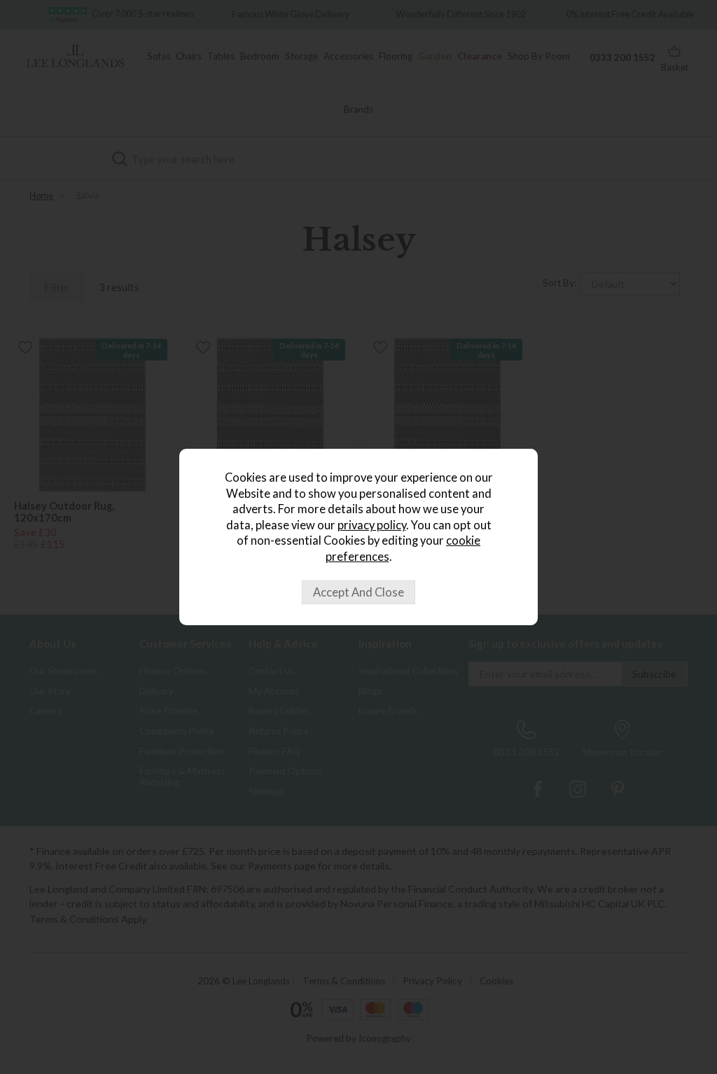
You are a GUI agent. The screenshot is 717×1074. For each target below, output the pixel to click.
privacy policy (371, 525)
